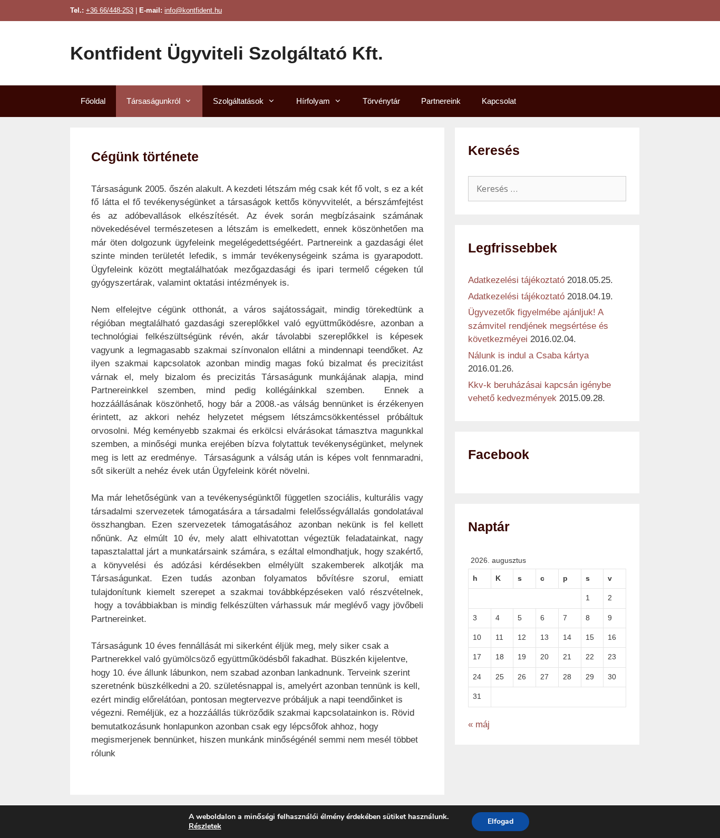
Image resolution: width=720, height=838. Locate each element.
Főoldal (93, 100)
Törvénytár (381, 100)
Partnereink (441, 100)
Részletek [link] (205, 826)
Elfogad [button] (500, 821)
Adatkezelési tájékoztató (516, 280)
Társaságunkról (153, 100)
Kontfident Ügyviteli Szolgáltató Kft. (226, 53)
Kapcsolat (499, 100)
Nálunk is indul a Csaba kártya (528, 355)
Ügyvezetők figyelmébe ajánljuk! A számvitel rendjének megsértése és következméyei (538, 325)
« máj (479, 724)
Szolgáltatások (238, 100)
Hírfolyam (313, 100)
